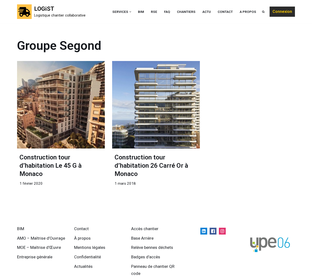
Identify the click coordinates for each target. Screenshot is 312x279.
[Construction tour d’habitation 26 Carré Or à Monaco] (156, 104)
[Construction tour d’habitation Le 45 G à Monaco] (61, 104)
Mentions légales (89, 247)
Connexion (282, 11)
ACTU (206, 12)
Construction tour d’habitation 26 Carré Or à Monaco (151, 165)
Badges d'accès (145, 256)
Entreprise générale (34, 256)
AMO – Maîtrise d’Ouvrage (41, 238)
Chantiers (186, 12)
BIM (141, 12)
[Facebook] (213, 231)
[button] (130, 12)
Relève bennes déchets (152, 247)
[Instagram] (222, 231)
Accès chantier (144, 228)
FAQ (167, 12)
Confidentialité (87, 256)
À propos (82, 238)
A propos (248, 12)
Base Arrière (142, 238)
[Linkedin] (203, 231)
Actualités (83, 266)
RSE (154, 12)
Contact (225, 12)
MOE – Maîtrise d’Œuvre (39, 247)
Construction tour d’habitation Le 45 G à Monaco (51, 165)
